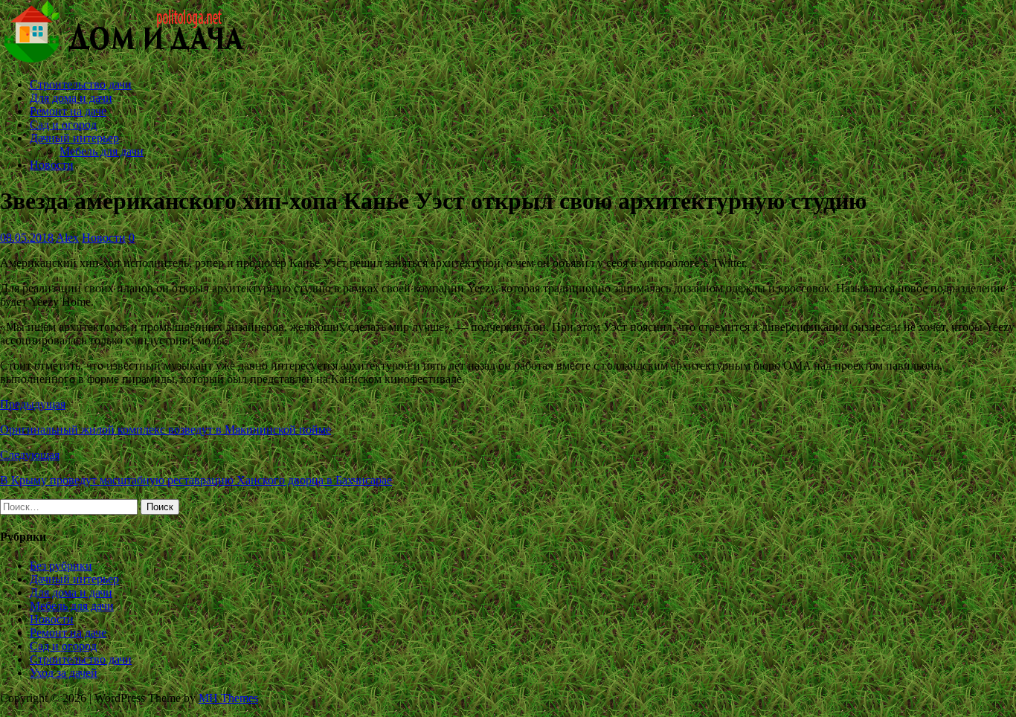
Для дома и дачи (71, 97)
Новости (52, 164)
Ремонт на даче (68, 111)
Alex (67, 237)
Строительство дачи (81, 84)
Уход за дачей (63, 672)
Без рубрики (61, 565)
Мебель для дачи (102, 151)
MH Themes (228, 698)
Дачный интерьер (74, 138)
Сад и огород (63, 124)
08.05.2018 (27, 237)
